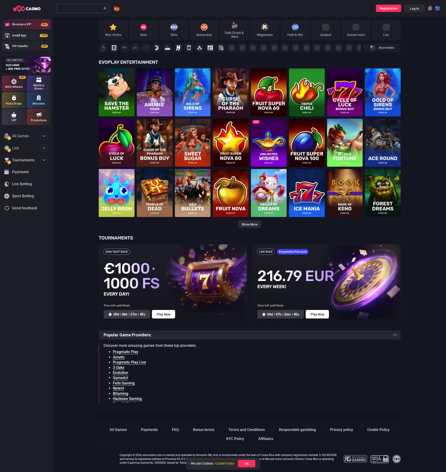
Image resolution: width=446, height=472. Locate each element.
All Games (18, 137)
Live (13, 149)
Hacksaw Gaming (127, 398)
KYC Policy (235, 439)
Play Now (116, 89)
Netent (118, 388)
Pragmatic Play (125, 352)
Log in (414, 8)
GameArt (120, 378)
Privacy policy (341, 429)
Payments (149, 429)
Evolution (120, 372)
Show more (250, 224)
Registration (388, 8)
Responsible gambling (297, 429)
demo (116, 97)
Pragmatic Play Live (129, 362)
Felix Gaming (124, 383)
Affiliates (265, 439)
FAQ (175, 429)
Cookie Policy (378, 429)
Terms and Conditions (246, 429)
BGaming (120, 393)
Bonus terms (203, 429)
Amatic (119, 357)
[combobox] (430, 8)
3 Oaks (118, 367)
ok (247, 464)
